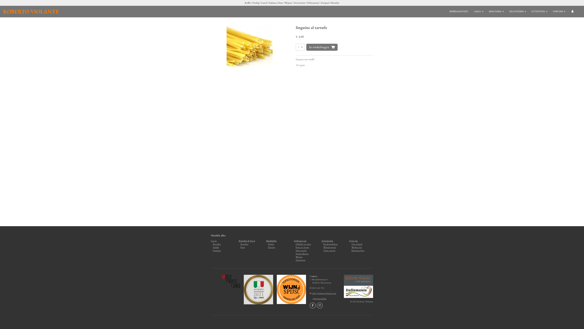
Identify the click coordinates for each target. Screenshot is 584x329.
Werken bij (356, 247)
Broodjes (217, 244)
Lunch (214, 241)
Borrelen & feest (247, 241)
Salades (216, 247)
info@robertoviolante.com (324, 293)
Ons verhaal (356, 244)
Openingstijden (320, 298)
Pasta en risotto (302, 247)
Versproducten (302, 253)
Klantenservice (357, 250)
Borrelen (244, 244)
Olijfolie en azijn (303, 244)
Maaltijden (271, 241)
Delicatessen (300, 241)
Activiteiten (327, 241)
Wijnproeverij (329, 247)
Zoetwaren (300, 260)
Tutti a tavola (329, 250)
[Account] (572, 11)
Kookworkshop (330, 244)
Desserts (271, 247)
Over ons (353, 241)
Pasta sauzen (301, 250)
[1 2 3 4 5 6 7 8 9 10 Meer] (300, 47)
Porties (271, 244)
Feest (242, 247)
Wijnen (299, 257)
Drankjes (217, 250)
